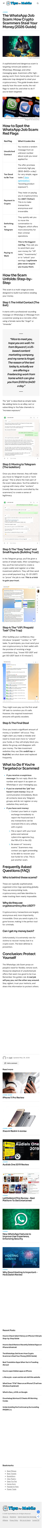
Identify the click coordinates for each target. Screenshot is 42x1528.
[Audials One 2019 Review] (21, 1149)
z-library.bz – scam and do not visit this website (21, 1377)
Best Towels (11, 1474)
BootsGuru (11, 1476)
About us (5, 1517)
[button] (4, 3)
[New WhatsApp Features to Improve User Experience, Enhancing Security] (21, 1219)
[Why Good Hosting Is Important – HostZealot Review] (21, 1257)
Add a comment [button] (12, 1063)
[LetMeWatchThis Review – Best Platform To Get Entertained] (21, 1183)
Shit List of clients (25, 1520)
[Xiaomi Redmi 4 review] (21, 1116)
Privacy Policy (14, 1520)
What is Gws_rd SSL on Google (15, 1392)
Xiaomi (10, 1128)
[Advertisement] (21, 1302)
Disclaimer (13, 1517)
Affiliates (5, 1520)
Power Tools (11, 1489)
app (35, 784)
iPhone (5, 1095)
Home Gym (11, 1484)
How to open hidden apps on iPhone (17, 1371)
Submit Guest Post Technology (27, 1517)
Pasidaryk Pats (13, 1487)
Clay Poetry (11, 1479)
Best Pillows (11, 1471)
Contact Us (35, 1520)
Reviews (5, 12)
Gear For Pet (12, 1481)
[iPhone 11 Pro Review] (21, 1082)
